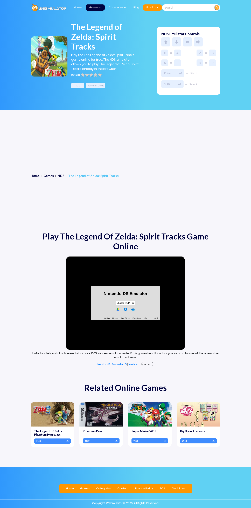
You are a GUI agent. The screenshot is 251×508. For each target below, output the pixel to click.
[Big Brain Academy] (198, 414)
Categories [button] (116, 7)
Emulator (152, 7)
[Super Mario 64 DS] (150, 414)
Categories (103, 488)
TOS (162, 488)
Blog (136, 7)
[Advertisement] (125, 136)
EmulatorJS (119, 364)
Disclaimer (178, 488)
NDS (78, 85)
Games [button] (94, 7)
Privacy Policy (144, 488)
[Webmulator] (49, 7)
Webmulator (114, 503)
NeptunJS (103, 364)
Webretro (135, 364)
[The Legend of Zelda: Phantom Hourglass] (52, 414)
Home (78, 7)
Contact (123, 488)
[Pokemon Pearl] (101, 414)
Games (85, 488)
